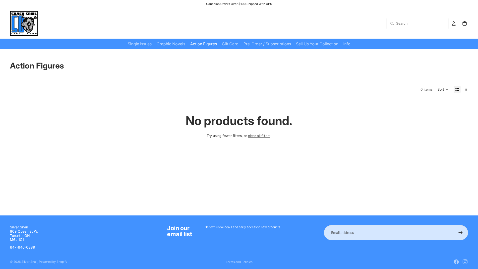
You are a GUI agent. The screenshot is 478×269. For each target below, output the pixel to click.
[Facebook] (456, 262)
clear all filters (259, 136)
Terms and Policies (239, 262)
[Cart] (464, 23)
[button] (443, 89)
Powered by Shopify (53, 262)
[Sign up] (460, 232)
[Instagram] (465, 262)
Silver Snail (29, 262)
